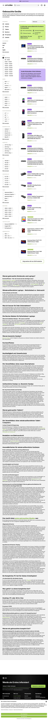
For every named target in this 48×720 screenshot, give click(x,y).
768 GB (6, 160)
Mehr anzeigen (5, 52)
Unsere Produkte (17, 696)
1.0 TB (6, 182)
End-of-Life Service (14, 441)
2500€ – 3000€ (8, 69)
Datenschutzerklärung (18, 689)
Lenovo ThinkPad (34, 284)
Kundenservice (5, 696)
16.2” (6, 121)
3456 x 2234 (8, 212)
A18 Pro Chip (8, 148)
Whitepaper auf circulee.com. (8, 431)
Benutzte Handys (6, 337)
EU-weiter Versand (24, 1)
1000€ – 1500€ (8, 63)
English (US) (7, 226)
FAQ (3, 698)
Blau (6, 200)
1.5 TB (6, 180)
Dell (3, 45)
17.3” (6, 119)
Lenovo (4, 43)
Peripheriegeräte (6, 617)
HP (3, 47)
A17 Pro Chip (8, 144)
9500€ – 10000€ (9, 75)
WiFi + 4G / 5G (8, 237)
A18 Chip (7, 146)
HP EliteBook (22, 322)
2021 (6, 105)
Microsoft (7, 89)
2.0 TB (6, 178)
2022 (6, 103)
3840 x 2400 (8, 208)
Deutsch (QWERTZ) (9, 224)
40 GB (6, 168)
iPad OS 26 (7, 135)
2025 (6, 97)
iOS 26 (6, 131)
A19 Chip (7, 150)
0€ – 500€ (7, 59)
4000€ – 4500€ (9, 73)
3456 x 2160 (8, 214)
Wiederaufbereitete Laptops (8, 280)
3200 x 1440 (8, 216)
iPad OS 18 (7, 133)
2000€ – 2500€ (8, 67)
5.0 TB (6, 176)
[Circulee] (8, 5)
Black (6, 198)
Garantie (26, 696)
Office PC (28, 580)
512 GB (6, 184)
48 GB (6, 166)
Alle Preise (7, 57)
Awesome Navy (8, 196)
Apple (3, 50)
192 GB (6, 162)
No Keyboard (8, 228)
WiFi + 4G (7, 235)
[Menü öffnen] (3, 5)
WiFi (6, 233)
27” (5, 113)
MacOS (6, 137)
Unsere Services (17, 698)
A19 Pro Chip (8, 153)
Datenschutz (38, 699)
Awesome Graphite (9, 194)
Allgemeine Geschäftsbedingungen (40, 696)
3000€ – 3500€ (8, 71)
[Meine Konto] (45, 5)
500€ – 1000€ (8, 61)
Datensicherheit (27, 698)
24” (5, 117)
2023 (6, 101)
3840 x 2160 (8, 210)
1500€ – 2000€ (8, 65)
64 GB (6, 164)
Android (6, 129)
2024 (6, 99)
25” (5, 115)
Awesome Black (8, 192)
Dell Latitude (16, 285)
